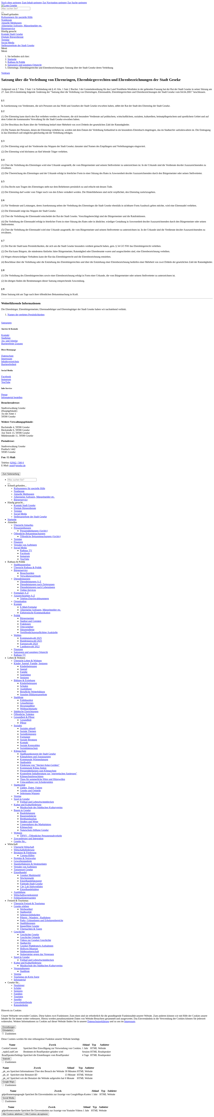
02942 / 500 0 (17, 462)
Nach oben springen (11, 2)
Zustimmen (10, 1033)
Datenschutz (7, 356)
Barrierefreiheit (8, 364)
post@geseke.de (17, 465)
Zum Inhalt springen (32, 2)
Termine (5, 39)
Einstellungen (9, 1027)
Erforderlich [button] (8, 1030)
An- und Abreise (9, 340)
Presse (4, 394)
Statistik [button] (6, 1059)
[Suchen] (2, 12)
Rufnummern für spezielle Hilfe (17, 17)
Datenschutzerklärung (98, 1021)
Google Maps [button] (9, 1082)
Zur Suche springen (77, 2)
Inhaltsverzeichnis (10, 361)
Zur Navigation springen (54, 2)
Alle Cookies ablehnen (13, 1114)
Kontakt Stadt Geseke (12, 34)
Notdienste (6, 20)
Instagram (6, 379)
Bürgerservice (8, 28)
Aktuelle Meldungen (11, 22)
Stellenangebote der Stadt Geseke (17, 45)
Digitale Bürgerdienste (12, 37)
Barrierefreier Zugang (12, 343)
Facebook (6, 376)
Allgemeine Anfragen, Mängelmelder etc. (21, 25)
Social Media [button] (8, 1098)
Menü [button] (4, 51)
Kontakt (5, 335)
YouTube (5, 382)
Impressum (6, 358)
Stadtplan (5, 338)
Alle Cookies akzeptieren (36, 1114)
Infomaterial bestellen (11, 397)
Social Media (7, 42)
